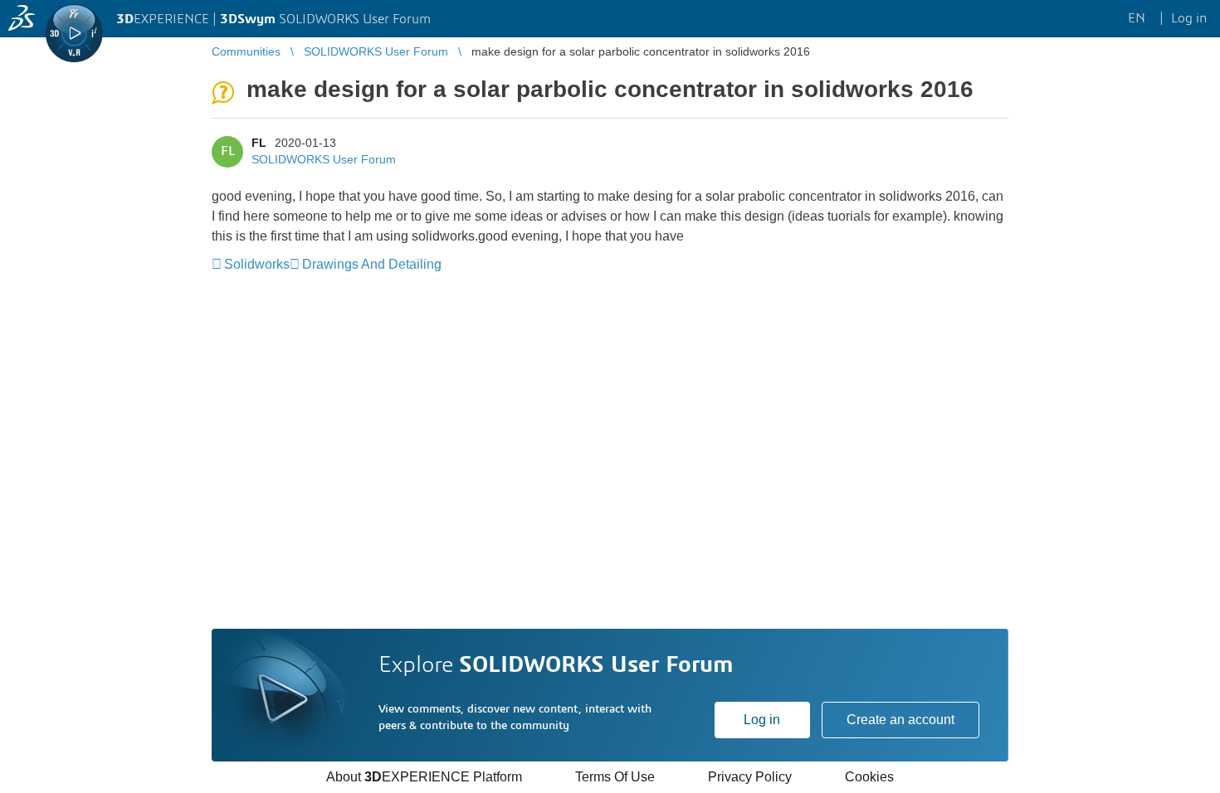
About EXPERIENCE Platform (424, 777)
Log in (762, 720)
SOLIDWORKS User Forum (323, 159)
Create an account (900, 720)
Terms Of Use (615, 777)
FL (258, 142)
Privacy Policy (750, 777)
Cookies (869, 777)
